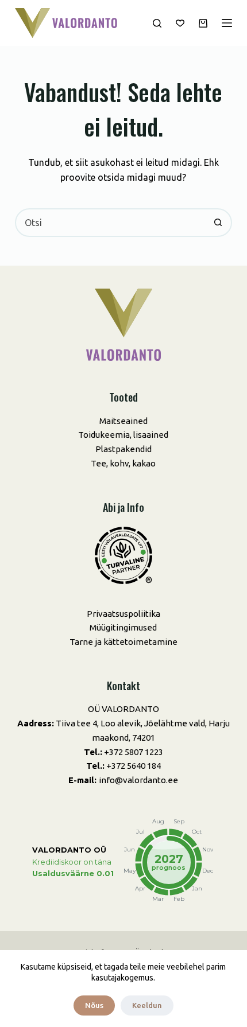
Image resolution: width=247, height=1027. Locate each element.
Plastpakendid (123, 449)
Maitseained (123, 421)
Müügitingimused (123, 627)
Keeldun (147, 1005)
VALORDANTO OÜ (69, 850)
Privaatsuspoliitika (123, 613)
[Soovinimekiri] (180, 23)
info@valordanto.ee (138, 780)
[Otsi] (157, 23)
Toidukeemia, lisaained (123, 434)
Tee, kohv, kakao (123, 463)
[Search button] (217, 222)
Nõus (94, 1005)
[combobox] (110, 222)
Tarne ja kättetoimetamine (123, 642)
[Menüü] (227, 23)
